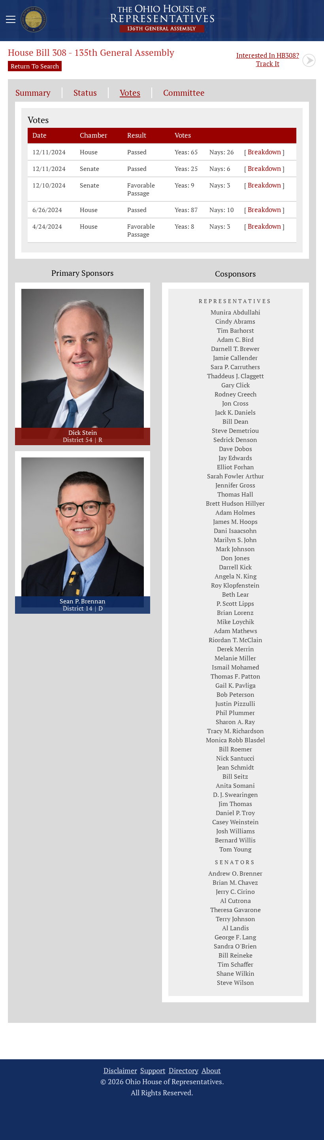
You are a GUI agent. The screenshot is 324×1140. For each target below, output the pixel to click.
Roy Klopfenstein (235, 585)
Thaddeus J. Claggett (235, 375)
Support (153, 1070)
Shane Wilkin (235, 973)
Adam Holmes (235, 512)
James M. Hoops (235, 521)
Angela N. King (235, 576)
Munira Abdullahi (235, 312)
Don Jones (235, 557)
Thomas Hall (235, 494)
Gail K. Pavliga (235, 685)
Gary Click (235, 385)
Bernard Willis (235, 840)
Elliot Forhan (235, 466)
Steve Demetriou (235, 430)
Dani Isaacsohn (235, 530)
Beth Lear (235, 594)
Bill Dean (235, 421)
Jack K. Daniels (235, 412)
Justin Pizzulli (235, 703)
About (211, 1070)
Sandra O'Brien (235, 946)
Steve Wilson (235, 982)
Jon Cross (235, 403)
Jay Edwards (235, 457)
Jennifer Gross (235, 485)
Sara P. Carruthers (235, 366)
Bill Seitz (235, 776)
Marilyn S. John (235, 539)
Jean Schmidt (235, 767)
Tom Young (235, 849)
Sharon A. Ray (235, 721)
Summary (33, 92)
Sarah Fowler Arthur (235, 476)
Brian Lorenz (235, 612)
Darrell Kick (235, 567)
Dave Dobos (235, 448)
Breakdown (264, 152)
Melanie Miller (235, 658)
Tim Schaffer (235, 964)
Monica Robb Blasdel (235, 740)
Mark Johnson (235, 548)
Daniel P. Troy (235, 812)
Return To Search (35, 66)
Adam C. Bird (235, 339)
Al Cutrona (235, 900)
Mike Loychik (235, 621)
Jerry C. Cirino (235, 891)
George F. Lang (235, 937)
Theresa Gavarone (235, 909)
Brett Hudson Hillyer (235, 503)
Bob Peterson (235, 694)
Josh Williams (235, 831)
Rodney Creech (235, 394)
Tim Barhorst (235, 330)
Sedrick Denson (235, 439)
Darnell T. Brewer (235, 348)
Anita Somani (235, 785)
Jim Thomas (235, 803)
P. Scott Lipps (235, 603)
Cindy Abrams (235, 321)
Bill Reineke (235, 955)
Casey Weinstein (235, 821)
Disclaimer (120, 1070)
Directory (183, 1070)
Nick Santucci (235, 758)
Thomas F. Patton (235, 676)
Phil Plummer (235, 712)
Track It (267, 59)
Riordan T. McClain (235, 639)
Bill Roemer (235, 749)
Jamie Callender (235, 357)
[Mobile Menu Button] (10, 20)
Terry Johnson (235, 918)
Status (85, 92)
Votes (130, 92)
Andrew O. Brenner (235, 873)
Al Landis (235, 927)
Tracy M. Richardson (235, 730)
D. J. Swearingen (235, 794)
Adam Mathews (235, 630)
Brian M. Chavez (235, 882)
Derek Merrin (235, 649)
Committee (184, 92)
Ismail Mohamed (235, 667)
